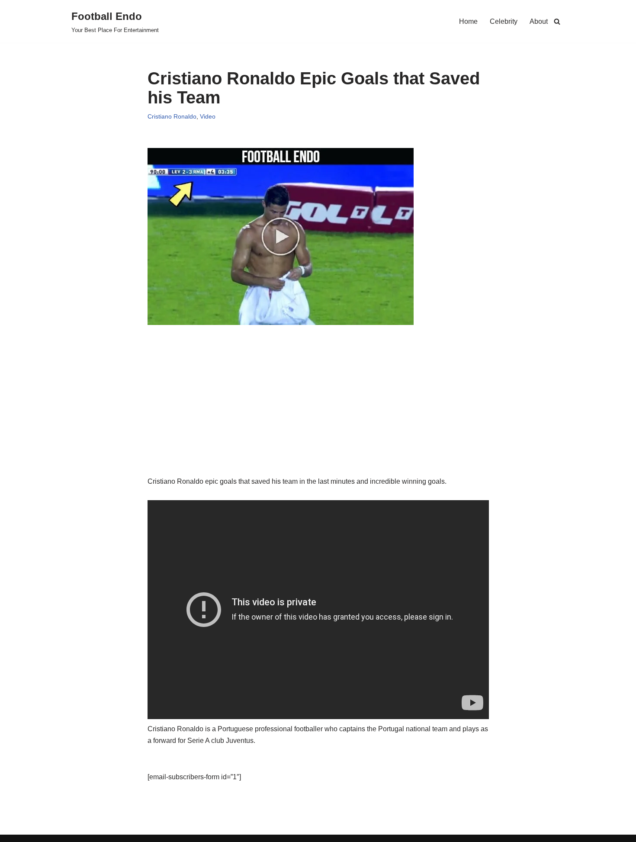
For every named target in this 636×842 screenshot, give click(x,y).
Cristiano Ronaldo (172, 116)
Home (468, 21)
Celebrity (503, 21)
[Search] (557, 21)
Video (207, 116)
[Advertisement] (318, 415)
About (539, 21)
